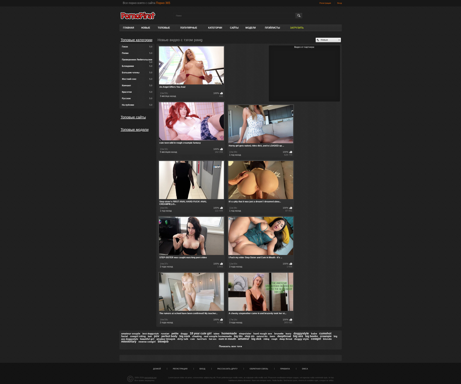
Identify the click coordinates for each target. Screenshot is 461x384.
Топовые (164, 27)
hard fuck (202, 339)
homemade (229, 333)
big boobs (311, 336)
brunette (278, 333)
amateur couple (130, 333)
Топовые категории (136, 40)
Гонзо (137, 46)
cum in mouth (227, 338)
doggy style (301, 338)
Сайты (234, 27)
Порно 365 (163, 2)
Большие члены (137, 72)
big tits (238, 336)
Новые (145, 27)
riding (266, 339)
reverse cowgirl (147, 341)
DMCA (305, 369)
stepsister (245, 333)
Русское (137, 98)
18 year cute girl (200, 333)
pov (156, 336)
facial (124, 336)
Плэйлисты (272, 27)
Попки (137, 53)
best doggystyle (150, 333)
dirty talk (182, 338)
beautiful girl (147, 339)
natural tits (262, 336)
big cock (184, 336)
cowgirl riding (138, 336)
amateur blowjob (165, 339)
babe (314, 333)
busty (288, 333)
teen (272, 336)
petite (174, 333)
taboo (216, 333)
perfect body (169, 336)
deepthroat (284, 336)
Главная (128, 27)
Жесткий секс (137, 79)
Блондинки (137, 66)
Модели (250, 27)
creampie (326, 336)
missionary (128, 341)
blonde (327, 338)
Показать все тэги (230, 346)
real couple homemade (218, 336)
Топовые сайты (133, 117)
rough (274, 339)
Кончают (137, 85)
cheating (197, 336)
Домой (157, 369)
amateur (243, 338)
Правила (285, 369)
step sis (249, 336)
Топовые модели (135, 130)
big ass (298, 336)
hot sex (212, 339)
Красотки (137, 92)
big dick (256, 338)
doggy (184, 333)
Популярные (188, 27)
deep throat (285, 339)
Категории (215, 27)
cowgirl (316, 338)
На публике (137, 105)
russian (165, 333)
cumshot (325, 333)
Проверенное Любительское (137, 60)
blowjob (163, 341)
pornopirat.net (150, 377)
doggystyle (301, 333)
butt (150, 336)
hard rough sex (262, 333)
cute (192, 339)
